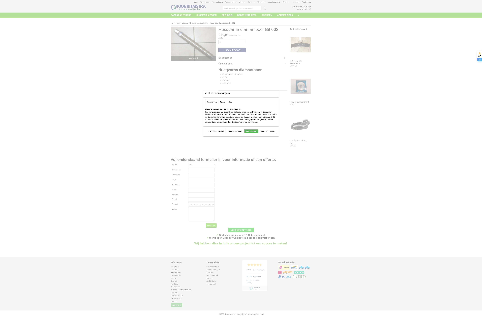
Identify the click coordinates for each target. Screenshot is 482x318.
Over (230, 102)
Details (222, 102)
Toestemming (212, 102)
